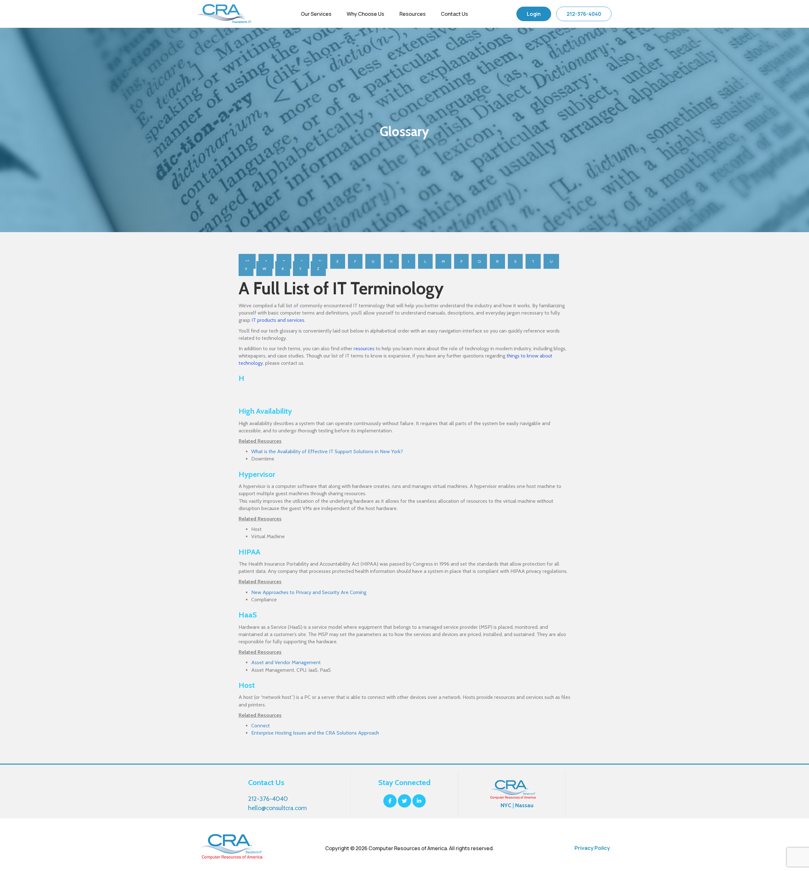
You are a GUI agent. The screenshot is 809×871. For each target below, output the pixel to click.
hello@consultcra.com (277, 808)
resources (364, 348)
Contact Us (454, 13)
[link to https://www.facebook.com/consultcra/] (390, 801)
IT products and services (278, 320)
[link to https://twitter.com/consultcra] (405, 801)
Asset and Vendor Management (286, 662)
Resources (412, 13)
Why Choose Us (365, 13)
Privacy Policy (592, 847)
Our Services (316, 13)
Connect (260, 726)
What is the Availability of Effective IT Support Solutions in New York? (327, 451)
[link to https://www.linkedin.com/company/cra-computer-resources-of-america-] (419, 801)
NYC (506, 805)
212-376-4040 (584, 13)
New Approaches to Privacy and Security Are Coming (308, 592)
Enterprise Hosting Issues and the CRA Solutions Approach (315, 733)
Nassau (524, 805)
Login (534, 13)
